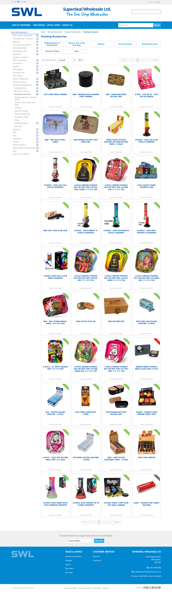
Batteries (16, 42)
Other (17, 120)
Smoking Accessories (22, 94)
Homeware (17, 63)
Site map (69, 573)
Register (157, 2)
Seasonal (16, 129)
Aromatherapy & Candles (23, 39)
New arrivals (39, 25)
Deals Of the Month (21, 154)
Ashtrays (18, 108)
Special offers (53, 25)
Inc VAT (14, 2)
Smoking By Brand (21, 123)
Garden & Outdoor (20, 57)
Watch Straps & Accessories (24, 148)
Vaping (15, 142)
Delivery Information (73, 556)
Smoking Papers (20, 88)
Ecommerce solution (45, 588)
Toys (14, 136)
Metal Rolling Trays (22, 114)
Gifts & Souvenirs (20, 60)
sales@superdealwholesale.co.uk (147, 572)
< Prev (123, 60)
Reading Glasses (20, 82)
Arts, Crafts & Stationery (22, 36)
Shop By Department (21, 25)
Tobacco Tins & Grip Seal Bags (25, 103)
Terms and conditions (70, 588)
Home (43, 32)
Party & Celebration (21, 79)
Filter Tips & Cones (21, 91)
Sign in (151, 2)
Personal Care (18, 73)
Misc (15, 151)
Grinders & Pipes (22, 117)
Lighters (16, 66)
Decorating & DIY (20, 51)
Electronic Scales (21, 111)
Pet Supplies (18, 70)
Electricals (17, 54)
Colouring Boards (20, 48)
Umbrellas (17, 139)
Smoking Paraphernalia (22, 85)
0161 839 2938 (155, 568)
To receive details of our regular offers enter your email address (86, 536)
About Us (96, 556)
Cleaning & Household (22, 45)
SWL (14, 132)
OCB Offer (18, 126)
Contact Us (67, 25)
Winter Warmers (19, 145)
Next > (156, 60)
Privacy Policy (96, 588)
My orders (70, 568)
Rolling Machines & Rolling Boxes (25, 98)
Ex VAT (24, 2)
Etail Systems (58, 588)
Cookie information (85, 588)
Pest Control (18, 76)
